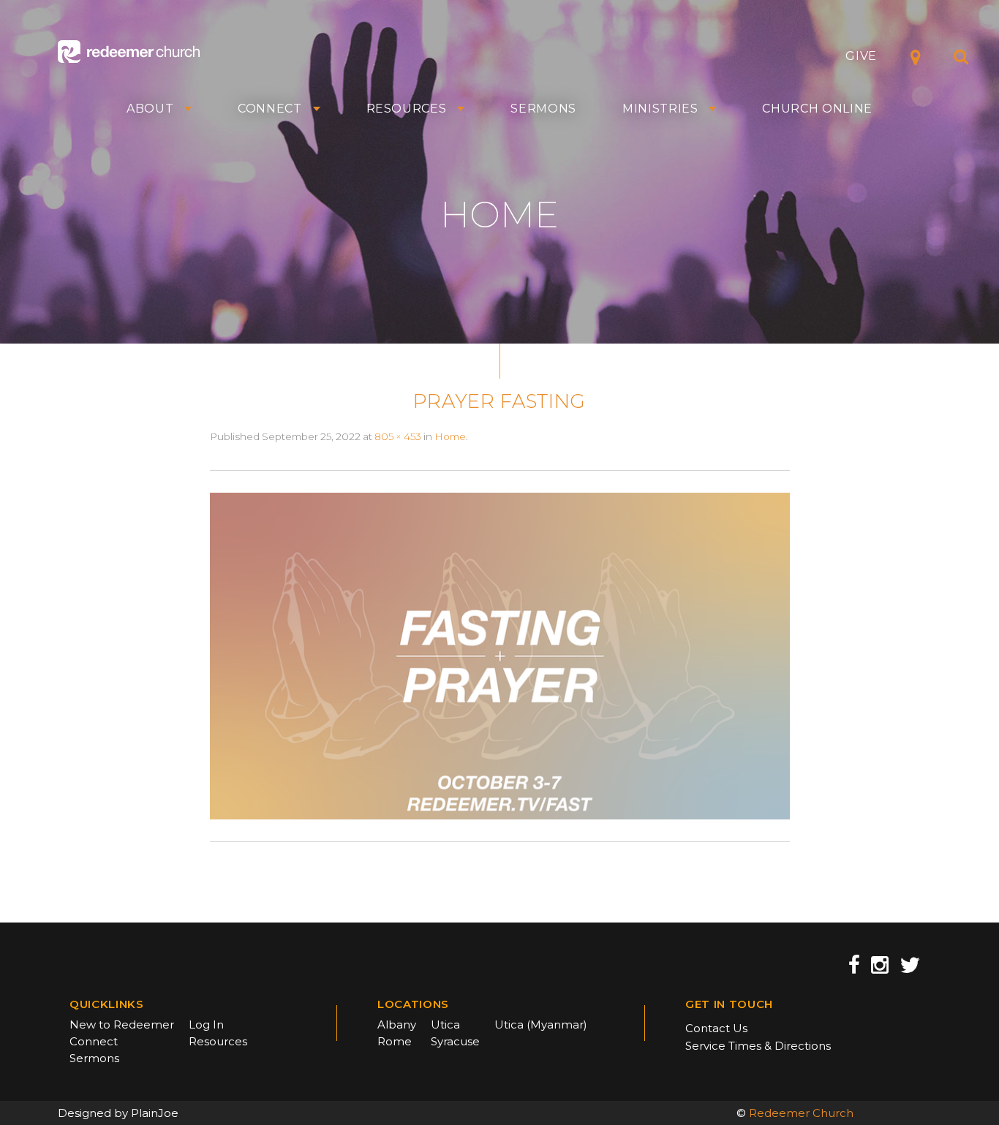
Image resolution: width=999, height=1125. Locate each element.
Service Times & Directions (758, 1046)
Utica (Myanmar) (540, 1024)
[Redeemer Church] (129, 51)
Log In (206, 1024)
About (150, 109)
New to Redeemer (121, 1024)
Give (861, 56)
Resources (406, 109)
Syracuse (455, 1041)
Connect (270, 109)
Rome (394, 1041)
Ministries (660, 109)
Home (450, 436)
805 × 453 (397, 436)
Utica (445, 1024)
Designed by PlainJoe (118, 1113)
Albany (396, 1024)
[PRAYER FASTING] (500, 655)
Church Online (817, 109)
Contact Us (716, 1028)
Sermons (543, 109)
